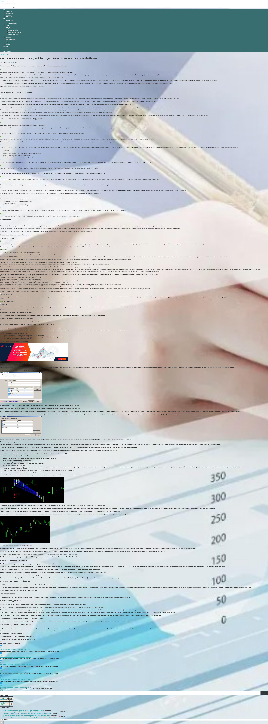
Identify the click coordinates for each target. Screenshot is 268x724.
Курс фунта (3, 702)
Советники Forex (9, 16)
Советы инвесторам (10, 49)
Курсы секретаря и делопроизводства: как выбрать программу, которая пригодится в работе (30, 717)
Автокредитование (10, 20)
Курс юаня (3, 704)
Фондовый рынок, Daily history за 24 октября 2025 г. (15, 664)
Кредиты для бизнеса (13, 30)
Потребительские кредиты (14, 32)
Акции (7, 48)
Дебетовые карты (12, 23)
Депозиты (8, 22)
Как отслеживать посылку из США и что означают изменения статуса (23, 710)
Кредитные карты (12, 29)
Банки (4, 18)
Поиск (1, 690)
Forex (4, 9)
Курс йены (3, 705)
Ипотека (7, 25)
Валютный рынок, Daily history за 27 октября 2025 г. (15, 657)
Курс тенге (3, 703)
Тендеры (8, 44)
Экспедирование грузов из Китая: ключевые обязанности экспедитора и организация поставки (31, 712)
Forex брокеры (9, 11)
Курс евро (3, 700)
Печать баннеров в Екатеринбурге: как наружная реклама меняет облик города (26, 715)
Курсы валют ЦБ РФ (6, 697)
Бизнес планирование (10, 39)
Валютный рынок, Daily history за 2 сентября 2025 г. (15, 672)
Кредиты (8, 27)
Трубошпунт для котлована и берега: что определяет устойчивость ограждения (27, 713)
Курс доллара (3, 699)
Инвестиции (5, 46)
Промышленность (7, 51)
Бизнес (4, 36)
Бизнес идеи (8, 37)
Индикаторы (8, 15)
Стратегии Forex (9, 13)
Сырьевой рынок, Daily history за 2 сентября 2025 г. (15, 679)
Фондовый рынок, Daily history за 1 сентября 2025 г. (15, 687)
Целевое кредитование (13, 34)
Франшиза (8, 43)
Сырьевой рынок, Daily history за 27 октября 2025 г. (15, 649)
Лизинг (7, 41)
